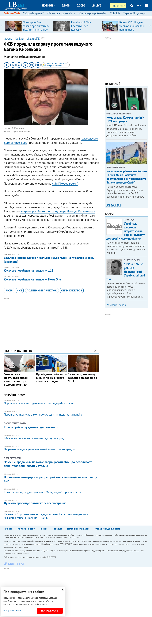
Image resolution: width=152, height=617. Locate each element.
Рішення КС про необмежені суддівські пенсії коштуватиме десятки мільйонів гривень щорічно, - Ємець (46, 516)
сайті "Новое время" (65, 183)
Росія (8, 290)
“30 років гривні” (33, 13)
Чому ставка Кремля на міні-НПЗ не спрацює (125, 119)
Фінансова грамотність (61, 13)
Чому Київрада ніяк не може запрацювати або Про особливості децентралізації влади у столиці (48, 464)
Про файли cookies (12, 610)
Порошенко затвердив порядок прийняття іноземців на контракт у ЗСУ (50, 479)
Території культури (134, 13)
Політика (19, 37)
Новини (47, 5)
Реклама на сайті (26, 528)
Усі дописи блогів (116, 305)
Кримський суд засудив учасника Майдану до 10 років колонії (43, 492)
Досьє (81, 5)
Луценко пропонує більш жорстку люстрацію (35, 503)
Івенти (44, 528)
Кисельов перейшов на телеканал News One (32, 279)
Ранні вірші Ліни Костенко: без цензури (81, 26)
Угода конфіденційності (107, 528)
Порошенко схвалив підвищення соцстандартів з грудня (39, 403)
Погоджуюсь (49, 610)
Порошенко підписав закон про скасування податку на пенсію (43, 414)
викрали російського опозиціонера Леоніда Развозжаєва (57, 211)
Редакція (57, 528)
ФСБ (19, 290)
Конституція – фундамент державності (31, 427)
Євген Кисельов (71, 290)
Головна (8, 37)
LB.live (96, 5)
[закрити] (63, 590)
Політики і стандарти (78, 528)
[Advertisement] (51, 321)
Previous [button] (2, 26)
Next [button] (150, 26)
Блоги (66, 5)
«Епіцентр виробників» (92, 13)
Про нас (8, 528)
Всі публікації (114, 205)
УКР (139, 5)
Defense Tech (12, 13)
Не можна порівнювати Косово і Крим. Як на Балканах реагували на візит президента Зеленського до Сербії (126, 177)
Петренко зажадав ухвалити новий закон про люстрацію (39, 449)
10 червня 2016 (33, 38)
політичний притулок (42, 290)
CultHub (115, 13)
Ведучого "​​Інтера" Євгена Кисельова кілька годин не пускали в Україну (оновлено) (49, 260)
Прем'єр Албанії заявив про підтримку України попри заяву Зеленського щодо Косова (36, 29)
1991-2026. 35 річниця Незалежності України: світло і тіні (125, 271)
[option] (28, 26)
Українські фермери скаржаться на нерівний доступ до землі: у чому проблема (125, 230)
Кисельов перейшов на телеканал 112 (28, 270)
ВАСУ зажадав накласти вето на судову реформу (34, 438)
